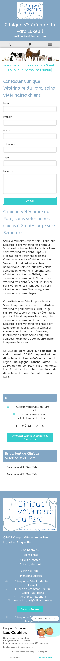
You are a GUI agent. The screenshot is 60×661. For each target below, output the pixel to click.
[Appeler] (10, 44)
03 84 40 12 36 (30, 426)
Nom (6, 103)
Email (6, 130)
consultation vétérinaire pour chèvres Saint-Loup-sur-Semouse (28, 309)
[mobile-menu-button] (50, 44)
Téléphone (9, 144)
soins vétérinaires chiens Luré (36, 248)
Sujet (6, 157)
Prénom (7, 116)
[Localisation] (30, 44)
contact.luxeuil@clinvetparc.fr (32, 600)
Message (8, 171)
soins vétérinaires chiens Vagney (23, 285)
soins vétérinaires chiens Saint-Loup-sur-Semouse (28, 320)
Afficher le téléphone (33, 596)
